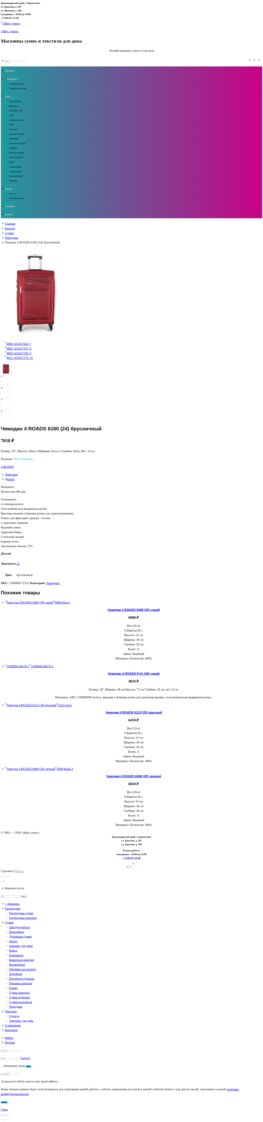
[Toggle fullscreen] (6, 876)
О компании (10, 206)
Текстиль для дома (16, 198)
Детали (9, 479)
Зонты (11, 115)
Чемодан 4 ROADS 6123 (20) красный (133, 712)
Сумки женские (15, 167)
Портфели (13, 148)
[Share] (4, 876)
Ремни (11, 162)
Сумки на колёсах (16, 176)
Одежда (12, 193)
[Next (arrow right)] (4, 881)
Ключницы (13, 129)
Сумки (7, 96)
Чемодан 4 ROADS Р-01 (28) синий (134, 673)
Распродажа (12, 79)
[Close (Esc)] (1, 876)
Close (4, 1109)
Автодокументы (15, 101)
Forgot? (25, 1058)
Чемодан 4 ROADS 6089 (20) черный (133, 776)
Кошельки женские (16, 134)
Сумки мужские (15, 171)
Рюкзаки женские (16, 157)
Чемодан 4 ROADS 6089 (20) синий (133, 609)
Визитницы (13, 106)
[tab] (133, 474)
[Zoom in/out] (9, 876)
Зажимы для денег (16, 120)
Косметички (14, 138)
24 (18, 563)
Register (10, 1042)
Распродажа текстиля (17, 88)
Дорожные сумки (16, 110)
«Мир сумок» (10, 31)
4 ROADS (7, 466)
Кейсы (11, 124)
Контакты (9, 214)
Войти (9, 1037)
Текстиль (8, 189)
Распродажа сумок (16, 84)
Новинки (10, 71)
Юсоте (19, 871)
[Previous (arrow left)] (1, 881)
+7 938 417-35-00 (131, 858)
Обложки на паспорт (17, 143)
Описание (11, 474)
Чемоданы (13, 181)
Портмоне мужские (16, 153)
